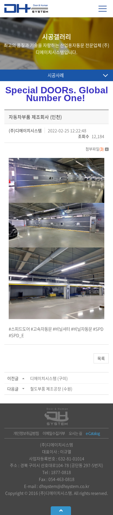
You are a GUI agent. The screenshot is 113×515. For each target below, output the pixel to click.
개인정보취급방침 (26, 433)
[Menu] (103, 8)
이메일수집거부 (54, 433)
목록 (101, 358)
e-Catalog (93, 433)
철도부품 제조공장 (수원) (51, 389)
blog (76, 500)
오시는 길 (75, 433)
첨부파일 (94, 149)
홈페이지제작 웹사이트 (52, 500)
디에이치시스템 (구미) (49, 378)
